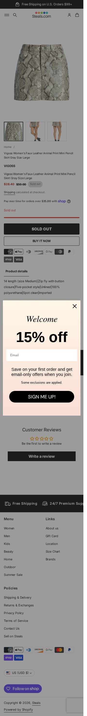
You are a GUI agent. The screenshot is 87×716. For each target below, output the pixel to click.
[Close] (74, 306)
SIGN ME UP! (42, 397)
